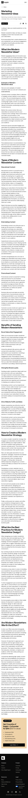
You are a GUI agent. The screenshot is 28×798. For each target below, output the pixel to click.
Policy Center (19, 779)
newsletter (9, 56)
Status (2, 786)
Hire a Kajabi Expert (6, 770)
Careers (3, 767)
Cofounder (18, 770)
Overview (18, 765)
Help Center (4, 784)
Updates (18, 772)
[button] (25, 2)
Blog (2, 779)
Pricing (17, 767)
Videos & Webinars (5, 782)
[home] (5, 2)
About (2, 765)
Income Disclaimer (20, 784)
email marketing (5, 91)
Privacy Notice (19, 782)
